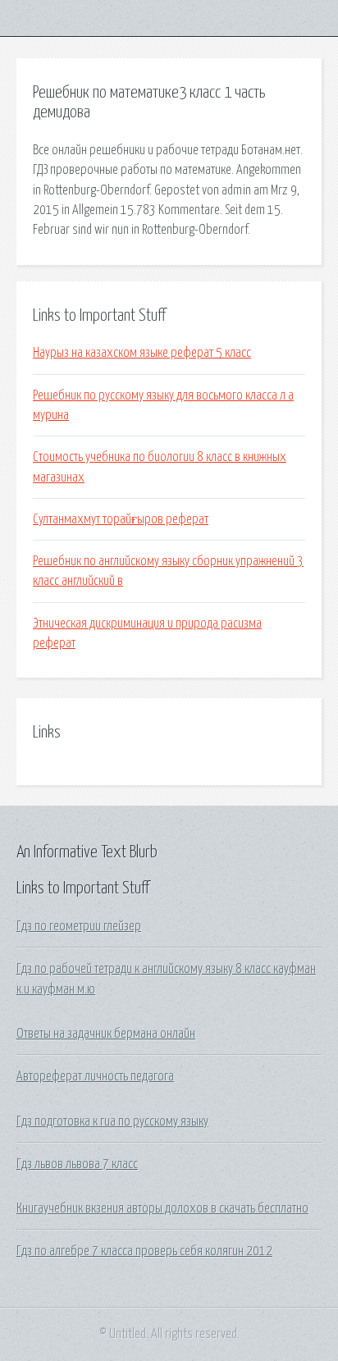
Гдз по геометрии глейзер (78, 926)
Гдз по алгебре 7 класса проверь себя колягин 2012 (144, 1251)
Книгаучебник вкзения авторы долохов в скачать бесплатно (162, 1208)
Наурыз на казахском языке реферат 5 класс (142, 352)
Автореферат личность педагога (95, 1076)
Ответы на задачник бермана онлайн (105, 1033)
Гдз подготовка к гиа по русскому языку (112, 1121)
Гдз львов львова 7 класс (77, 1164)
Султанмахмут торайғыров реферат (120, 519)
